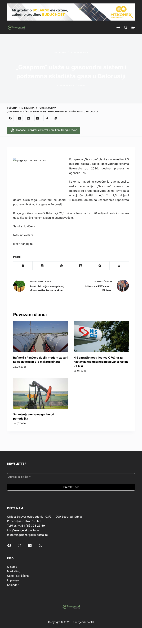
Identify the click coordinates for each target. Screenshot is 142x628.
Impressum (14, 580)
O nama (12, 566)
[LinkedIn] (28, 118)
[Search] (125, 27)
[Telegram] (46, 118)
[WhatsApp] (56, 118)
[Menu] (133, 27)
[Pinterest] (61, 265)
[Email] (119, 265)
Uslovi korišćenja (18, 575)
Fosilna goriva (79, 52)
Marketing (13, 571)
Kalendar (13, 585)
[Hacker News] (37, 118)
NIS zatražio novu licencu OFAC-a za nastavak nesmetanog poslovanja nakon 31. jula (101, 362)
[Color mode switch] (118, 27)
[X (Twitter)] (19, 118)
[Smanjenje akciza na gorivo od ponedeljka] (40, 393)
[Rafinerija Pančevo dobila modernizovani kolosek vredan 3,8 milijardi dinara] (40, 336)
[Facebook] (10, 118)
